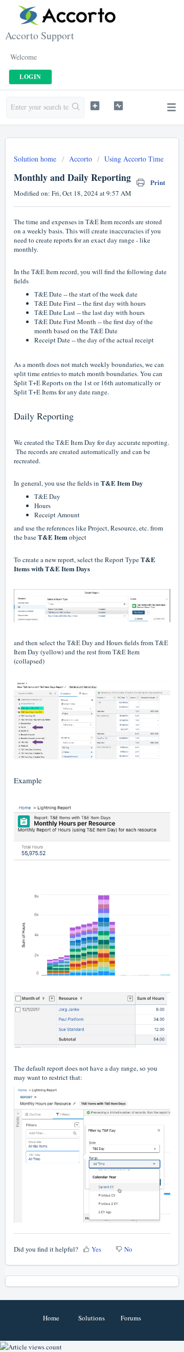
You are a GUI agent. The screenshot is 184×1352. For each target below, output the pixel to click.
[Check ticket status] (118, 106)
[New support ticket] (94, 106)
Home (51, 1317)
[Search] (76, 107)
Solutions (91, 1317)
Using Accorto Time (134, 159)
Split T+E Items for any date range (60, 391)
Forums (131, 1317)
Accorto (80, 159)
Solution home (36, 159)
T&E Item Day (76, 442)
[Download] (73, 685)
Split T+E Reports (38, 382)
